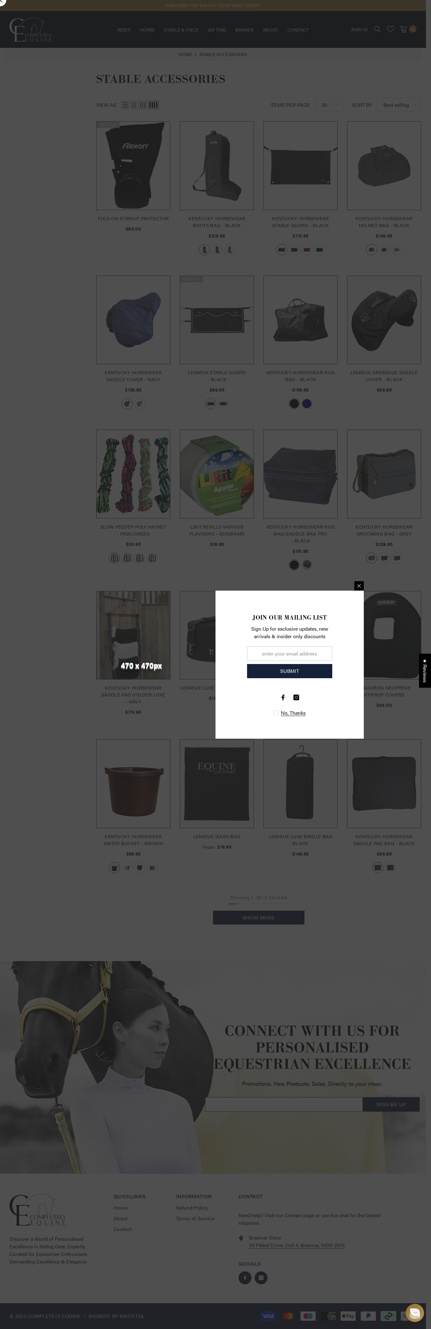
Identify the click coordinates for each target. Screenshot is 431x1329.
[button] (415, 1313)
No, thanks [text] (293, 712)
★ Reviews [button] (425, 671)
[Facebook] (283, 697)
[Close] (359, 586)
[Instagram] (296, 697)
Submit (289, 670)
